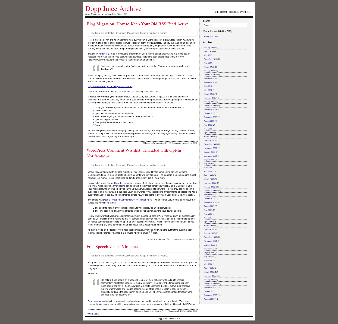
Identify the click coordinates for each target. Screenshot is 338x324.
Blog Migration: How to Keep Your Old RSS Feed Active (138, 24)
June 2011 (208, 63)
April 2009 (208, 133)
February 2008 (210, 183)
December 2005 (210, 283)
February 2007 (210, 229)
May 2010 (208, 90)
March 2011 (209, 67)
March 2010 (209, 94)
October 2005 (209, 291)
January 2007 (209, 233)
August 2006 (209, 253)
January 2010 (209, 102)
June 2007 (208, 214)
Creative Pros (160, 311)
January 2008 (209, 187)
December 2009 (210, 105)
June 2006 (208, 260)
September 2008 (210, 156)
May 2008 (208, 171)
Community (149, 311)
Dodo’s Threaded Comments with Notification (124, 200)
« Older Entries (93, 314)
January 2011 (209, 71)
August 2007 (209, 206)
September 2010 (210, 82)
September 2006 (210, 249)
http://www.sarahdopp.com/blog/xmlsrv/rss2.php (110, 86)
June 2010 (208, 86)
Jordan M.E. (104, 54)
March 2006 (209, 272)
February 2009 (210, 140)
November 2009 (210, 109)
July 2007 (208, 210)
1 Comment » (175, 143)
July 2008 (208, 164)
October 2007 (209, 198)
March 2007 (209, 225)
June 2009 (208, 129)
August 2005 (209, 299)
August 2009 (209, 121)
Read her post (94, 301)
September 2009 (210, 117)
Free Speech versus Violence (112, 246)
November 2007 (210, 194)
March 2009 (209, 136)
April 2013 (208, 51)
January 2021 (209, 47)
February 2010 (210, 98)
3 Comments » (175, 239)
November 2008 (210, 148)
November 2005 (210, 287)
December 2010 (210, 75)
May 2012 (208, 55)
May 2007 (208, 218)
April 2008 (208, 175)
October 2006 (209, 245)
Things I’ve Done (211, 36)
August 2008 (209, 160)
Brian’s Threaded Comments (120, 183)
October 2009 (209, 113)
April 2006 (208, 268)
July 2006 (208, 256)
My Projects (160, 239)
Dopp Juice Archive (113, 8)
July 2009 (208, 125)
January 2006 (209, 280)
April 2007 (208, 222)
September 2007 (210, 202)
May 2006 (208, 264)
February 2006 (210, 276)
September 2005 (210, 295)
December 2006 (210, 237)
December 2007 (210, 191)
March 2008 (209, 179)
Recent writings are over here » (233, 12)
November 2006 (210, 241)
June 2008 (208, 167)
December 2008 (210, 144)
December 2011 (210, 59)
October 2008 (209, 152)
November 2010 (210, 78)
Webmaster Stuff (160, 143)
